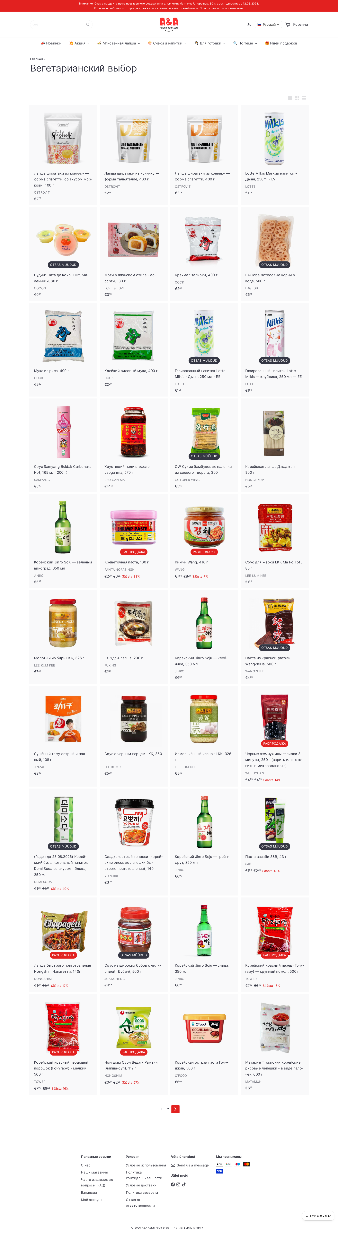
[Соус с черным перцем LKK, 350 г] (134, 733)
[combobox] (61, 24)
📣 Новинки (51, 43)
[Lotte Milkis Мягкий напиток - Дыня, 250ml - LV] (274, 152)
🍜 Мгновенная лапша (117, 43)
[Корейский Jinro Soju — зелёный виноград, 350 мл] (63, 541)
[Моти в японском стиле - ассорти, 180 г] (134, 254)
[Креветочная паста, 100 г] (134, 538)
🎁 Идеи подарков (281, 43)
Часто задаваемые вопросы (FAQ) (97, 1182)
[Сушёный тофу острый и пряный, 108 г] (63, 733)
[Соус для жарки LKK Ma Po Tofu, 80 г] (274, 541)
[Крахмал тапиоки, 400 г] (204, 251)
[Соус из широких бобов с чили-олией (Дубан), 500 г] (134, 944)
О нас (85, 1165)
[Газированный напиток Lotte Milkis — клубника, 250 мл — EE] (274, 350)
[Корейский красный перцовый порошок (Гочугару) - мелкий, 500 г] (63, 1044)
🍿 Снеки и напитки (165, 43)
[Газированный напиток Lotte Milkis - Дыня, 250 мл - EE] (204, 350)
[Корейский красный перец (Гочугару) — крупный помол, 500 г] (274, 944)
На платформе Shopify (188, 1227)
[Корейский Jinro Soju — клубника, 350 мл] (204, 637)
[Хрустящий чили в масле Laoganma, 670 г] (134, 445)
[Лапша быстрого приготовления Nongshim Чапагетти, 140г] (63, 944)
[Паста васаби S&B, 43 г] (274, 833)
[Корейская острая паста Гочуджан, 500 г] (204, 1041)
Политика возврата (142, 1192)
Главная (36, 59)
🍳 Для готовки (208, 43)
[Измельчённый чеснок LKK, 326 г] (204, 733)
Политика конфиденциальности (144, 1175)
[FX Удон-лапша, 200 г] (134, 634)
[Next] (175, 1109)
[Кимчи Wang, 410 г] (204, 538)
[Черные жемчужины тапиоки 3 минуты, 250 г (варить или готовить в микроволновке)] (274, 736)
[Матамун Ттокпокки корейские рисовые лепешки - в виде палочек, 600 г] (274, 1044)
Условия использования (146, 1165)
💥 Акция (77, 43)
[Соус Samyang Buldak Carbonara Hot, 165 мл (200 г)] (63, 445)
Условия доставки (141, 1185)
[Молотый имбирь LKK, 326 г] (63, 634)
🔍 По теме (243, 43)
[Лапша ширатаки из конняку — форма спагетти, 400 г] (204, 152)
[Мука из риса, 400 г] (63, 346)
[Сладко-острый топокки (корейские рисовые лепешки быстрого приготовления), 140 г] (134, 838)
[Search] (88, 24)
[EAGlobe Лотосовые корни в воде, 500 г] (274, 254)
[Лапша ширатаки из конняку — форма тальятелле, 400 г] (134, 152)
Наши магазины (94, 1172)
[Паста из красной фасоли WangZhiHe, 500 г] (274, 637)
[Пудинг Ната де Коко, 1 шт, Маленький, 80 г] (63, 254)
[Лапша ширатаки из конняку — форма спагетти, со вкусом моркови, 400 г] (63, 155)
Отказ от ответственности (140, 1202)
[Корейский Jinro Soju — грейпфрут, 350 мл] (204, 835)
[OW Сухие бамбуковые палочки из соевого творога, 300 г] (204, 445)
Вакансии (89, 1192)
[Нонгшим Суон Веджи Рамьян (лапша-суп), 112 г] (134, 1041)
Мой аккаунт (91, 1200)
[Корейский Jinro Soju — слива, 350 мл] (204, 944)
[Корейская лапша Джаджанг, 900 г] (274, 445)
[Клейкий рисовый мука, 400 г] (134, 346)
